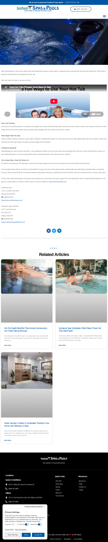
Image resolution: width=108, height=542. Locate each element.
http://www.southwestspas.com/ (11, 200)
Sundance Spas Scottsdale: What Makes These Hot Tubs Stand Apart (80, 329)
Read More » (8, 345)
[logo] (38, 7)
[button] (104, 16)
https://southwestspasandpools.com (13, 222)
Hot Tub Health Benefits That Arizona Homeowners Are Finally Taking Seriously (25, 329)
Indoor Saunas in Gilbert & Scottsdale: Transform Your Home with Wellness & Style (26, 424)
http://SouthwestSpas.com (57, 182)
